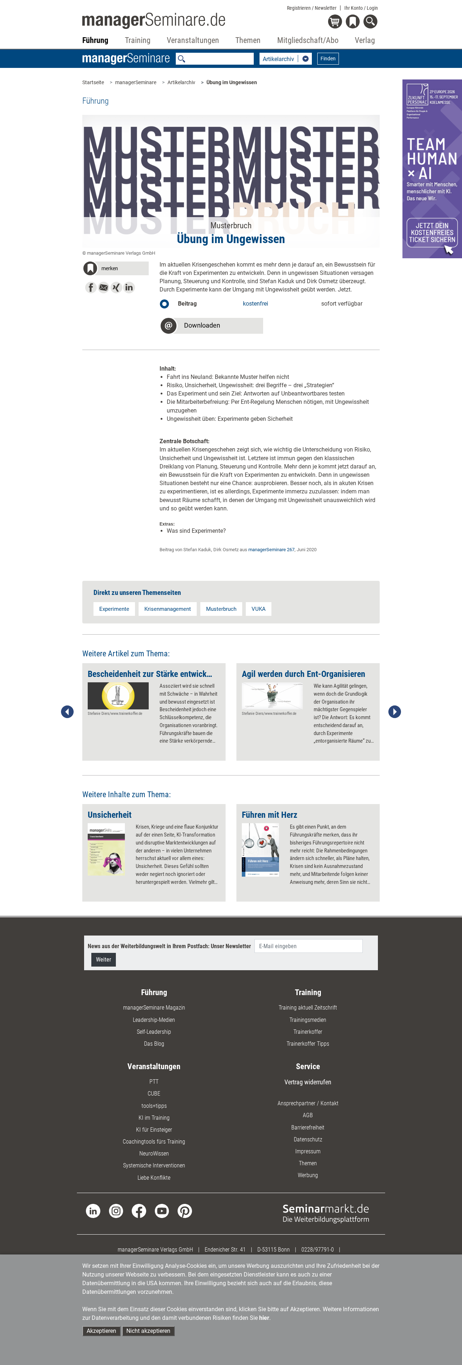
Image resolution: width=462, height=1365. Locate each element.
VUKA (259, 609)
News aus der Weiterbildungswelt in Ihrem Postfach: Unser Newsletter (169, 946)
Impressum (308, 1151)
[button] (115, 269)
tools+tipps (154, 1105)
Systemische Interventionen (154, 1165)
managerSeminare (135, 82)
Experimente (114, 609)
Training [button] (138, 40)
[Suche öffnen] (371, 22)
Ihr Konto (361, 8)
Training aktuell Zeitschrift (308, 1007)
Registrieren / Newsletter (311, 8)
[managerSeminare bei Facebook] (138, 1210)
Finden (328, 58)
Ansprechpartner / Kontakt (308, 1103)
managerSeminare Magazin (154, 1007)
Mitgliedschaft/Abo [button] (308, 40)
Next (394, 712)
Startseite (93, 82)
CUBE (154, 1093)
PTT (153, 1081)
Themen (308, 1163)
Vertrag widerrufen (307, 1082)
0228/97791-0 (317, 1249)
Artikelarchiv (181, 82)
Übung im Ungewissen (231, 82)
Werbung (308, 1175)
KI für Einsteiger (154, 1129)
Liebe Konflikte (154, 1177)
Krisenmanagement (167, 609)
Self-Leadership (154, 1031)
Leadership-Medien (154, 1019)
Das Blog (154, 1043)
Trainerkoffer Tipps (308, 1043)
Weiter (103, 959)
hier (264, 1317)
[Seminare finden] (326, 1213)
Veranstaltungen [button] (193, 40)
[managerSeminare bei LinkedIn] (93, 1210)
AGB (308, 1115)
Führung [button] (95, 40)
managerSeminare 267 (271, 549)
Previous (67, 712)
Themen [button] (248, 40)
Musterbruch (221, 609)
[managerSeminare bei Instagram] (116, 1210)
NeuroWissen (154, 1153)
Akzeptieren (101, 1330)
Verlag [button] (365, 40)
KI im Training (154, 1117)
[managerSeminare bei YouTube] (162, 1210)
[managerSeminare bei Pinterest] (184, 1210)
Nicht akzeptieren (148, 1330)
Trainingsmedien (307, 1019)
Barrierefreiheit (307, 1127)
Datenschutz (308, 1139)
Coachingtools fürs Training (154, 1141)
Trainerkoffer (307, 1031)
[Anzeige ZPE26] (432, 168)
